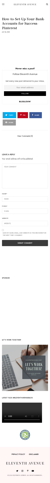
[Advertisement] (25, 308)
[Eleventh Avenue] (25, 4)
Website (5, 218)
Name (4, 194)
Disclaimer (34, 454)
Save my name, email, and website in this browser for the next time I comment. (24, 234)
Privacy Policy (18, 454)
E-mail (4, 206)
